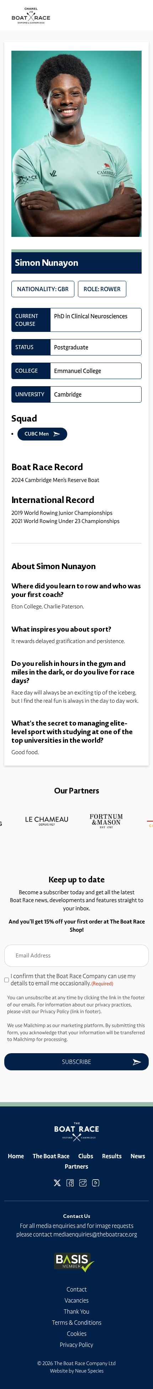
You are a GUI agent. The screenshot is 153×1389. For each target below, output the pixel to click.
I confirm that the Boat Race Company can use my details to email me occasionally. (73, 979)
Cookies (76, 1333)
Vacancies (76, 1300)
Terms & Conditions (76, 1322)
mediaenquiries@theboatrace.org (95, 1234)
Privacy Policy (76, 1344)
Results (112, 1156)
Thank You (76, 1311)
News (138, 1156)
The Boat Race (51, 1156)
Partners (76, 1166)
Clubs (85, 1156)
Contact (77, 1289)
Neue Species (89, 1371)
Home (16, 1156)
